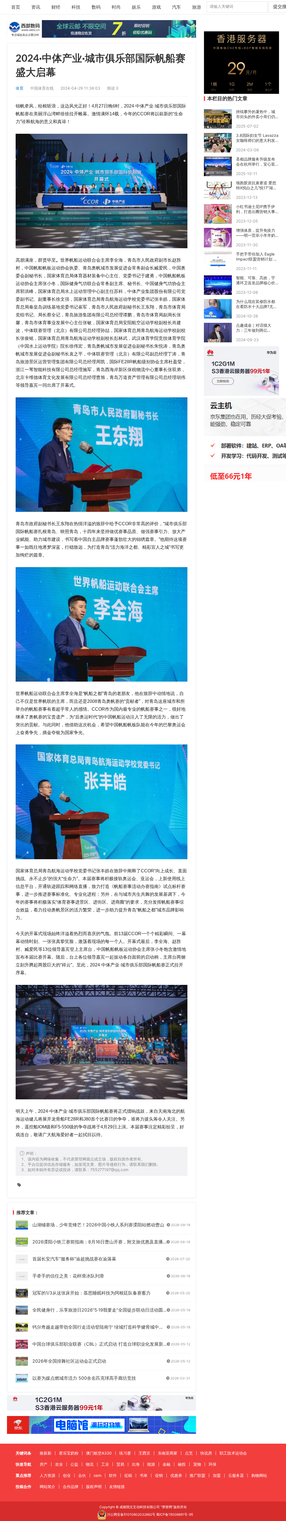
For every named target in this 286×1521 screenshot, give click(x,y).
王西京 (144, 1453)
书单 (143, 1475)
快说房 (206, 1453)
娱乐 (136, 7)
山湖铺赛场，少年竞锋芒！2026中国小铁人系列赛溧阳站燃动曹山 (98, 1225)
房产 (43, 1464)
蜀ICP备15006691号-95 (174, 1514)
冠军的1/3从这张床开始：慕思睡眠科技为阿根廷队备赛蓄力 (91, 1293)
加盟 (217, 1475)
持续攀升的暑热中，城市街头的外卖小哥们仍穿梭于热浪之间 (255, 114)
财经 (55, 7)
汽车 (176, 7)
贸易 (120, 1464)
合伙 (82, 1475)
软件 (113, 1475)
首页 (15, 7)
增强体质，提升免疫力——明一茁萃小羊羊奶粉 (255, 233)
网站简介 (47, 1486)
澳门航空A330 (99, 1453)
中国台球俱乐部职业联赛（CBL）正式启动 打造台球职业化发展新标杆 (102, 1344)
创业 (67, 1475)
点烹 (189, 1453)
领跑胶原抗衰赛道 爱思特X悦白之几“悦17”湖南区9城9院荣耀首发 (256, 185)
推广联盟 (197, 1475)
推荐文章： (27, 1212)
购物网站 (259, 1475)
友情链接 (117, 1486)
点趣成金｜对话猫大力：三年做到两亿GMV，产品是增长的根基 (256, 328)
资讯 (35, 7)
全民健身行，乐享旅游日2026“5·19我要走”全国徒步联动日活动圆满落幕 (104, 1310)
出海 (136, 1464)
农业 (59, 1464)
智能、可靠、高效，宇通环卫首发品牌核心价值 (255, 280)
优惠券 (176, 1475)
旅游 (196, 7)
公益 (74, 1464)
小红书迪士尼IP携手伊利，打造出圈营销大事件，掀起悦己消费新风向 (255, 209)
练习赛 (125, 1453)
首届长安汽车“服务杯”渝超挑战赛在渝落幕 (74, 1259)
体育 (19, 88)
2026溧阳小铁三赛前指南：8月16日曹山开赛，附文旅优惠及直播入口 (102, 1242)
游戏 (156, 7)
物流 (90, 1464)
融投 (182, 1464)
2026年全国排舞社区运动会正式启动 (69, 1361)
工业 (105, 1464)
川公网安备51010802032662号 (130, 1514)
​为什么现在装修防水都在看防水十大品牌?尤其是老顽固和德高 (256, 304)
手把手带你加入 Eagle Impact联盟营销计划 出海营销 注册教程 (256, 257)
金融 (166, 1464)
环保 (212, 1464)
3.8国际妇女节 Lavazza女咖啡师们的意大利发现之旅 (257, 138)
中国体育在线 (42, 88)
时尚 (116, 7)
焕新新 (45, 1453)
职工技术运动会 (233, 1453)
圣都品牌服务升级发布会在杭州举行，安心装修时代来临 (255, 162)
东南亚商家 (167, 1453)
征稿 (128, 1475)
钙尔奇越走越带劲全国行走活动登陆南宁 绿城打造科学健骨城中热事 (100, 1327)
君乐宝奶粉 (68, 1453)
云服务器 (236, 1475)
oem (97, 1475)
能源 (151, 1464)
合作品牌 (70, 1486)
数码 (96, 7)
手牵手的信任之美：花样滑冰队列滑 (68, 1276)
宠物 (197, 1464)
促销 (159, 1475)
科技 (76, 7)
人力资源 (47, 1475)
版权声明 (94, 1486)
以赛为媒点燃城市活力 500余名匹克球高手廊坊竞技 (84, 1378)
